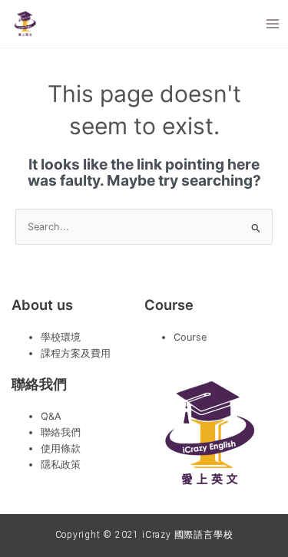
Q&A (51, 416)
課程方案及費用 (76, 353)
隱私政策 (61, 464)
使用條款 (61, 448)
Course (190, 337)
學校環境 (61, 337)
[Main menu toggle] (273, 23)
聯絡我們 (61, 432)
